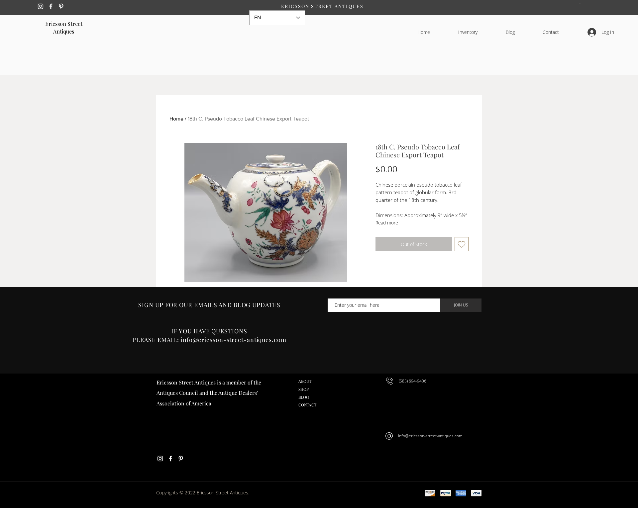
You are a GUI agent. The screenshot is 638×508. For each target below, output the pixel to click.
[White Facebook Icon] (50, 6)
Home (176, 119)
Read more (386, 222)
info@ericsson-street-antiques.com (430, 436)
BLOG (303, 397)
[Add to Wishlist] (462, 244)
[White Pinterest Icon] (61, 6)
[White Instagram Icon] (40, 6)
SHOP (303, 389)
